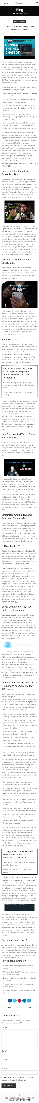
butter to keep (27, 179)
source (6, 395)
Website (4, 1068)
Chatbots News (22, 13)
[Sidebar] (2, 333)
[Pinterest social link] (20, 1001)
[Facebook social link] (10, 1001)
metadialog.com (27, 702)
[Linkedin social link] (24, 1001)
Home (13, 13)
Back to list (19, 1007)
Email (4, 1060)
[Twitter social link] (15, 1001)
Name (4, 1051)
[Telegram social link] (29, 1001)
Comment (5, 1027)
